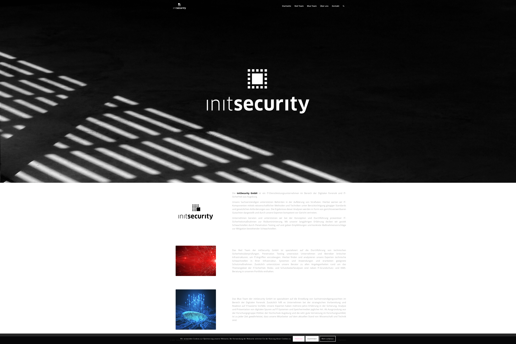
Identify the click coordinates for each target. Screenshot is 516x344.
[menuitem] (286, 6)
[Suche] (343, 6)
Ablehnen (299, 339)
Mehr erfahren (328, 339)
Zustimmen (312, 339)
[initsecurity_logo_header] (179, 6)
